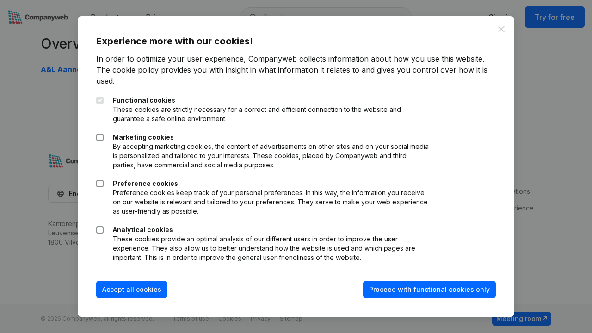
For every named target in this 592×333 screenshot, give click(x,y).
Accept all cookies (131, 289)
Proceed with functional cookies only (429, 289)
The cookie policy (127, 69)
